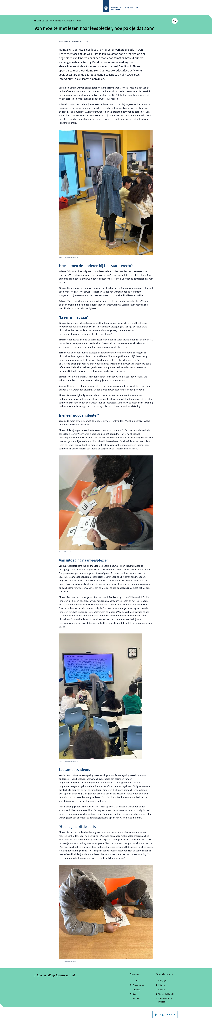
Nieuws (78, 20)
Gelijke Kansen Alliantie (49, 20)
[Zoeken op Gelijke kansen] (175, 21)
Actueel (68, 20)
